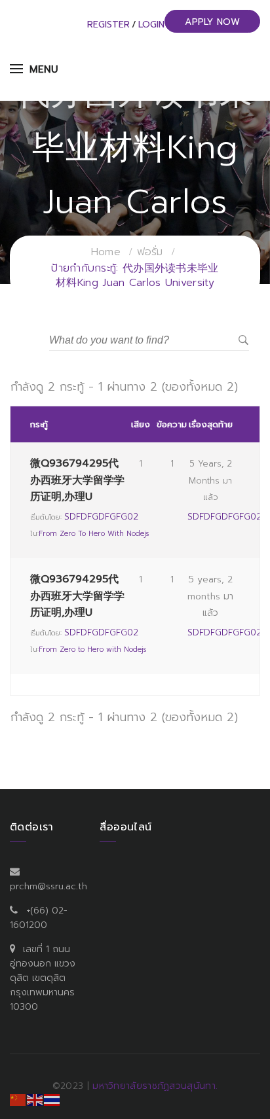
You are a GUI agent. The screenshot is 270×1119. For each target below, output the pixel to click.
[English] (35, 1099)
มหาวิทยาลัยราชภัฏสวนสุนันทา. (155, 1086)
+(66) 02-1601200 (39, 918)
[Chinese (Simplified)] (18, 1099)
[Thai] (52, 1099)
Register (108, 24)
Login (151, 24)
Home (106, 252)
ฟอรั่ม (150, 252)
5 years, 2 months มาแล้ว (210, 480)
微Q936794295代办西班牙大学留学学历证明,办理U (77, 479)
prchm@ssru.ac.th (48, 886)
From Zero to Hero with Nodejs (94, 533)
